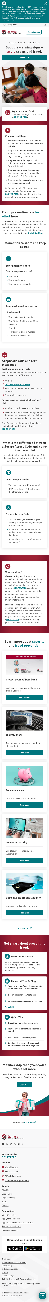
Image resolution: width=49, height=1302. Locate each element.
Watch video (24, 697)
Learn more (24, 1084)
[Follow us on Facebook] (3, 1143)
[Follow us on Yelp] (22, 1143)
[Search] (45, 24)
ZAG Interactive (16, 1296)
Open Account (34, 32)
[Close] (45, 3)
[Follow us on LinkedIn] (18, 1143)
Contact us (24, 57)
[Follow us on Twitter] (15, 1143)
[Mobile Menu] (45, 32)
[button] (42, 1295)
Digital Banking (35, 232)
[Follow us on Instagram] (7, 1143)
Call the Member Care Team (17, 384)
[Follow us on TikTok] (11, 1143)
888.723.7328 (20, 116)
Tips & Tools (29, 1122)
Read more (24, 752)
